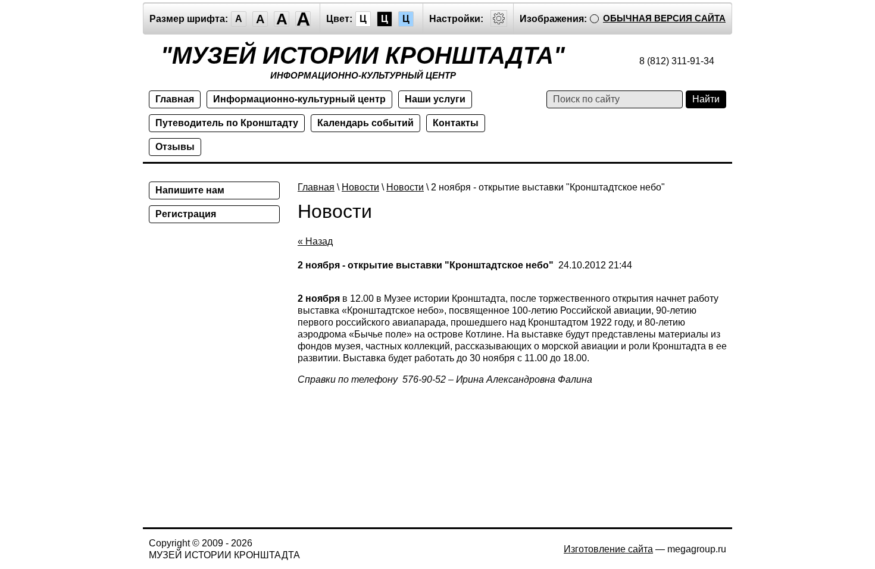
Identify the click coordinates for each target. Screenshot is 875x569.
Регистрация (185, 214)
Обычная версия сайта (664, 18)
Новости (360, 187)
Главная (174, 99)
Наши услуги (435, 99)
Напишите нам (189, 190)
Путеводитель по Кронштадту (226, 123)
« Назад (315, 241)
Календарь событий (365, 123)
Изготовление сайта (608, 549)
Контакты (456, 123)
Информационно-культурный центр (299, 99)
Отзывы (175, 147)
